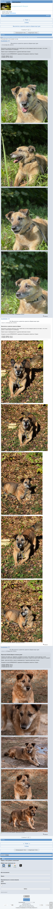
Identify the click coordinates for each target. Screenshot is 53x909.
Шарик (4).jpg (4, 314)
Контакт (26, 899)
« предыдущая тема (20, 32)
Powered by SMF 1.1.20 (26, 904)
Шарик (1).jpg (4, 123)
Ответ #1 (3, 322)
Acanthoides (4, 41)
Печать (3, 34)
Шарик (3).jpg (4, 250)
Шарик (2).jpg (4, 186)
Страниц (23, 29)
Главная (4, 15)
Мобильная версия (26, 903)
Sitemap (32, 906)
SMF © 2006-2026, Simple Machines (26, 905)
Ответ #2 (3, 651)
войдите (8, 2)
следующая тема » (33, 32)
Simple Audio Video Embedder (24, 906)
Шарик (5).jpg (4, 642)
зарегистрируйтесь (16, 2)
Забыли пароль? (4, 892)
